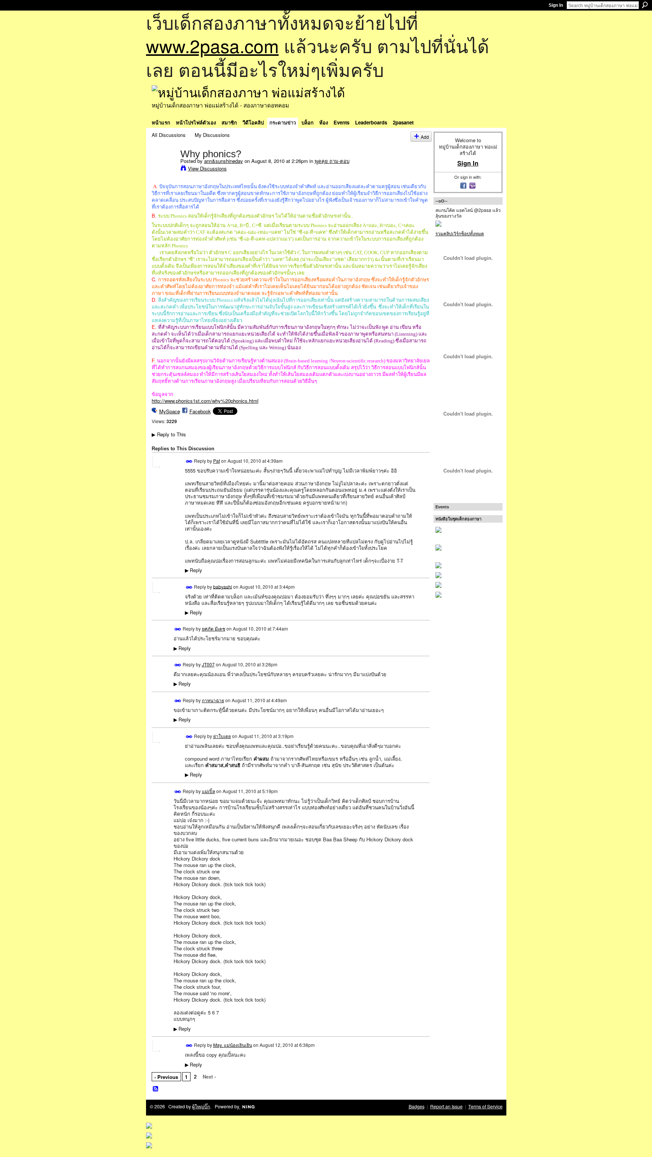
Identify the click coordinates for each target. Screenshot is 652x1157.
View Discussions (207, 168)
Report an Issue (446, 1106)
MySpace (169, 411)
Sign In (556, 5)
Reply (193, 570)
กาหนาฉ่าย (213, 700)
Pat (216, 460)
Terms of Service (485, 1106)
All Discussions (169, 134)
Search (645, 5)
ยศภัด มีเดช (213, 628)
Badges (416, 1106)
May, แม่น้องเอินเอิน (232, 1045)
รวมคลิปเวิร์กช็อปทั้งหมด (459, 233)
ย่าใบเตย (222, 736)
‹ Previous (166, 1076)
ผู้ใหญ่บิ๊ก (201, 1106)
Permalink (189, 461)
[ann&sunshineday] (164, 169)
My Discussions (212, 134)
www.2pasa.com (212, 45)
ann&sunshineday (223, 160)
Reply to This (169, 434)
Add (425, 137)
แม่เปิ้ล (208, 791)
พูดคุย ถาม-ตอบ (332, 160)
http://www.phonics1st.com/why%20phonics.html (205, 400)
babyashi (222, 586)
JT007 (208, 664)
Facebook (200, 411)
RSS (155, 1089)
